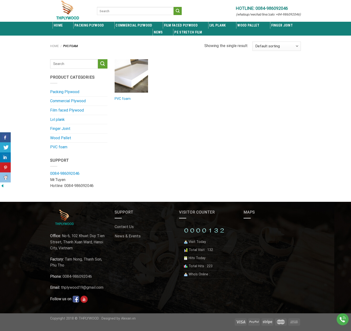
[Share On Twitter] (5, 147)
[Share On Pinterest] (5, 167)
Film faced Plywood (181, 25)
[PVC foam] (131, 76)
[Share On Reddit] (5, 177)
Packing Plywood (89, 25)
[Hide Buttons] (2, 185)
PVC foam (58, 147)
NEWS (158, 32)
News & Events (128, 236)
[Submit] (178, 11)
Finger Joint (282, 25)
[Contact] (342, 319)
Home (58, 25)
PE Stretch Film (188, 32)
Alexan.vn (128, 318)
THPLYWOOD (89, 318)
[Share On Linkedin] (5, 157)
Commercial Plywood (134, 25)
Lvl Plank (217, 25)
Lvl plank (57, 119)
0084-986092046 (65, 173)
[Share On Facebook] (5, 137)
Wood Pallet (248, 25)
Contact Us (124, 226)
